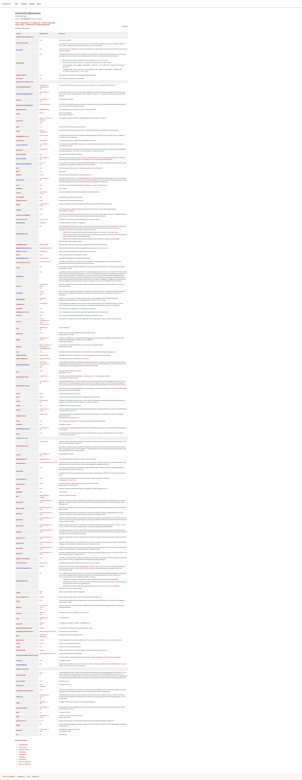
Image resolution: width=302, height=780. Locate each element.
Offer (41, 332)
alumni (18, 114)
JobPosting (117, 293)
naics (17, 352)
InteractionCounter (45, 104)
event (17, 185)
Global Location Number (67, 214)
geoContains (20, 502)
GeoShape (42, 120)
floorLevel (19, 50)
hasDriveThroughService (23, 568)
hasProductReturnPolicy (102, 248)
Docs (16, 4)
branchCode (19, 471)
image (18, 703)
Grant (41, 209)
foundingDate (20, 197)
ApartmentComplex (113, 664)
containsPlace (72, 480)
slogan (18, 405)
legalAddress (20, 304)
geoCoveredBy (20, 508)
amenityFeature (21, 463)
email (18, 171)
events (106, 185)
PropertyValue (43, 441)
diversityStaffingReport (24, 164)
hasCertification (21, 219)
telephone (19, 424)
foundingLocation (21, 200)
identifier (19, 696)
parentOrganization (22, 377)
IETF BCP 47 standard (99, 300)
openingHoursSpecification (24, 631)
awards (84, 127)
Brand (41, 130)
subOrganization (89, 376)
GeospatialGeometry (45, 500)
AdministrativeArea (45, 118)
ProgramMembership (45, 348)
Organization (24, 23)
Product (115, 228)
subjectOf (19, 730)
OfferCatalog (43, 251)
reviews (78, 393)
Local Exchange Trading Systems (67, 45)
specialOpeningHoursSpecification (27, 655)
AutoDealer (22, 747)
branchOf (107, 376)
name (17, 712)
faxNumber (19, 188)
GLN (108, 279)
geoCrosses (19, 519)
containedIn (106, 478)
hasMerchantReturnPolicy (24, 248)
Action (41, 721)
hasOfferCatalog (21, 251)
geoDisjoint (20, 526)
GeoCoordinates (43, 495)
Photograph (42, 636)
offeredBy (71, 334)
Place (22, 25)
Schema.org (7, 4)
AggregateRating (44, 109)
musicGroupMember (87, 339)
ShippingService (44, 258)
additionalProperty (22, 446)
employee (19, 175)
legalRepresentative (22, 312)
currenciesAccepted (22, 43)
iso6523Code (19, 276)
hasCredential (20, 222)
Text (40, 40)
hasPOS (18, 255)
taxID (101, 281)
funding (18, 210)
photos (81, 635)
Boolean (41, 566)
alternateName (20, 681)
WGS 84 (86, 612)
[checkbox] (71, 26)
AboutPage (42, 362)
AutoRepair (22, 754)
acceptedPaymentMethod (23, 87)
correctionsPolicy (21, 145)
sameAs (18, 725)
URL (40, 94)
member (18, 339)
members (79, 339)
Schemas (24, 4)
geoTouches (19, 548)
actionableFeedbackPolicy (24, 94)
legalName (19, 308)
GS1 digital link (64, 226)
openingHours (20, 63)
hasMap (18, 592)
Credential (42, 222)
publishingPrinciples (23, 385)
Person (41, 113)
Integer (41, 628)
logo (17, 328)
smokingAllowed (21, 650)
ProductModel (116, 239)
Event (41, 185)
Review (41, 393)
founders (96, 192)
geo (17, 496)
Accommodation (74, 49)
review (18, 393)
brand (18, 131)
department (19, 150)
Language (42, 298)
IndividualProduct (113, 232)
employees (88, 175)
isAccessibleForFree (22, 597)
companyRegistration (22, 136)
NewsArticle (72, 385)
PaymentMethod (43, 87)
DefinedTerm (43, 284)
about (69, 731)
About (39, 4)
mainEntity (71, 709)
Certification (43, 135)
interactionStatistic (23, 262)
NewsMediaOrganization (68, 92)
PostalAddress (43, 99)
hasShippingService (22, 258)
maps (83, 592)
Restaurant (123, 178)
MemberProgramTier (45, 345)
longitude (19, 624)
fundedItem (71, 211)
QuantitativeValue (44, 358)
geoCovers (19, 513)
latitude (19, 613)
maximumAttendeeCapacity (24, 628)
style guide (122, 677)
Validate (31, 4)
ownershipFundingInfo (109, 209)
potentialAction (21, 721)
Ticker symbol (93, 44)
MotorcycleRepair (25, 764)
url (17, 734)
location (19, 321)
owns (17, 371)
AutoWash (22, 757)
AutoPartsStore (24, 749)
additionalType (21, 675)
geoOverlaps (20, 543)
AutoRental (22, 752)
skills (18, 401)
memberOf (70, 341)
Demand (41, 397)
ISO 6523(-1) (82, 272)
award (17, 127)
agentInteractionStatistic (24, 105)
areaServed (19, 121)
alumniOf (70, 114)
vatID (97, 281)
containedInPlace (21, 479)
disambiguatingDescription (24, 690)
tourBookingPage (21, 665)
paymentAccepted (21, 75)
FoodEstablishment (83, 566)
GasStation (22, 759)
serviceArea (102, 118)
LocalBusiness (35, 23)
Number (41, 612)
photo (18, 635)
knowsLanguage (20, 299)
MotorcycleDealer (25, 762)
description (20, 685)
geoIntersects (20, 538)
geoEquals (19, 532)
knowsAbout (19, 293)
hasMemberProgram (21, 244)
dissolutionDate (21, 154)
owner (69, 372)
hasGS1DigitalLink (22, 233)
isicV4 (18, 267)
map (81, 592)
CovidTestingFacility (95, 566)
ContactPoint (43, 140)
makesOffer (19, 333)
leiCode (93, 279)
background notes (121, 696)
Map (40, 592)
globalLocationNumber (23, 215)
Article (41, 163)
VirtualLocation (44, 324)
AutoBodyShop (23, 745)
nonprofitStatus (21, 355)
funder (18, 205)
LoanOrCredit (43, 85)
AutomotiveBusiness (48, 23)
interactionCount (89, 263)
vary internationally (108, 49)
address (18, 100)
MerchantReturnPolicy (45, 248)
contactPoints (92, 140)
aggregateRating (21, 109)
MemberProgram (43, 244)
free (100, 597)
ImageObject (42, 327)
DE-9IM (66, 504)
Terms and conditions (9, 776)
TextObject (42, 686)
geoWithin (19, 553)
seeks (17, 397)
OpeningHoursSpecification (47, 631)
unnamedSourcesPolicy (23, 428)
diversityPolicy (21, 158)
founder (18, 193)
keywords (18, 286)
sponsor (18, 410)
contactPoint (20, 140)
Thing (17, 23)
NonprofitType (43, 355)
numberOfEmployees (22, 358)
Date (40, 154)
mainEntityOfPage (21, 708)
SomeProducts (102, 234)
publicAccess (20, 640)
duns (17, 168)
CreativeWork (43, 92)
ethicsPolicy (20, 180)
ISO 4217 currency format (77, 44)
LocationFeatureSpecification (48, 462)
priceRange (19, 78)
